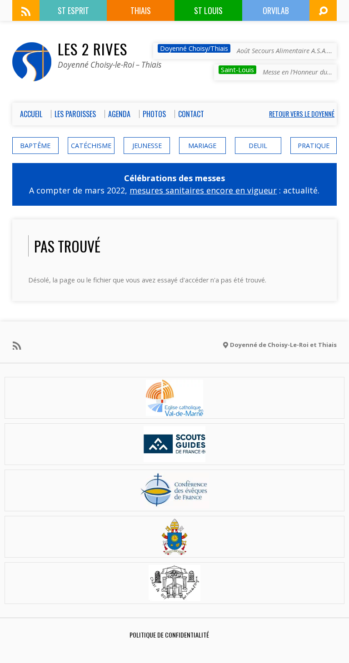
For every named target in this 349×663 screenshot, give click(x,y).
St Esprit (73, 10)
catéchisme (91, 145)
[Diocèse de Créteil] (174, 410)
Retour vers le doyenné (301, 114)
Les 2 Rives (92, 48)
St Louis (208, 10)
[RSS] (25, 11)
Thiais (140, 10)
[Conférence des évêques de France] (174, 503)
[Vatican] (174, 549)
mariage (202, 145)
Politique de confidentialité (169, 634)
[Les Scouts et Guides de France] (175, 457)
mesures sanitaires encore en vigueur (203, 190)
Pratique (313, 145)
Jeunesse (147, 145)
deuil (258, 145)
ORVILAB (276, 10)
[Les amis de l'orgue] (174, 596)
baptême (35, 145)
